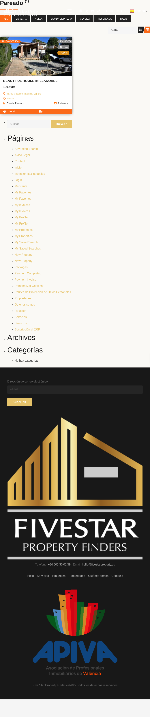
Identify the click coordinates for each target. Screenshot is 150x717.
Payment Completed (28, 273)
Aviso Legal (22, 155)
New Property (23, 254)
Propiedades (23, 298)
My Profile (21, 217)
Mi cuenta (21, 186)
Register (20, 310)
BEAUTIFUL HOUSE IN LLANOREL (30, 81)
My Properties (24, 229)
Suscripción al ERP (27, 329)
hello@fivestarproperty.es (98, 564)
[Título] (98, 11)
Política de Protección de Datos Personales (43, 292)
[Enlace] (21, 11)
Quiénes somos (25, 304)
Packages (21, 267)
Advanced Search (26, 148)
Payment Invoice (25, 279)
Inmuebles (58, 575)
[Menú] (69, 11)
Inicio (18, 167)
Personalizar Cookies (29, 285)
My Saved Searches (28, 248)
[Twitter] (87, 11)
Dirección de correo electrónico (27, 381)
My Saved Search (26, 242)
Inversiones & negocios (30, 173)
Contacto (20, 161)
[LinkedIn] (92, 11)
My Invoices (22, 204)
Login (18, 180)
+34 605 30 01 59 (59, 564)
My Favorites (23, 192)
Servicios (21, 317)
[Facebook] (81, 11)
